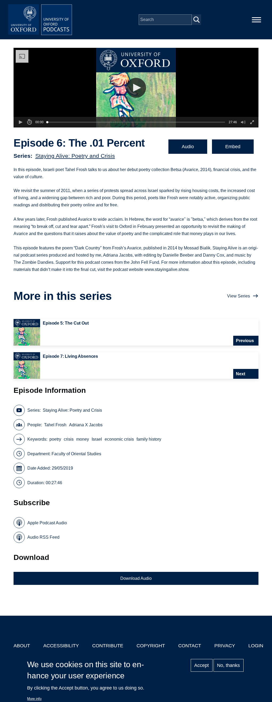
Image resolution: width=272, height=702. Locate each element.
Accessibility (61, 645)
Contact (189, 645)
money (82, 439)
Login (255, 645)
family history (149, 439)
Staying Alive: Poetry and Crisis (75, 156)
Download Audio (136, 578)
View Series (238, 296)
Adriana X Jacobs (86, 425)
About (22, 645)
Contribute (107, 645)
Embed (232, 146)
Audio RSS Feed (43, 537)
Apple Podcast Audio (47, 523)
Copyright (151, 645)
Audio (188, 146)
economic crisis (119, 439)
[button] (136, 88)
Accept (201, 665)
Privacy (224, 645)
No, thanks (228, 665)
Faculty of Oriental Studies (76, 454)
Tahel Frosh (55, 425)
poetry (55, 439)
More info (34, 699)
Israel (97, 439)
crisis (69, 439)
